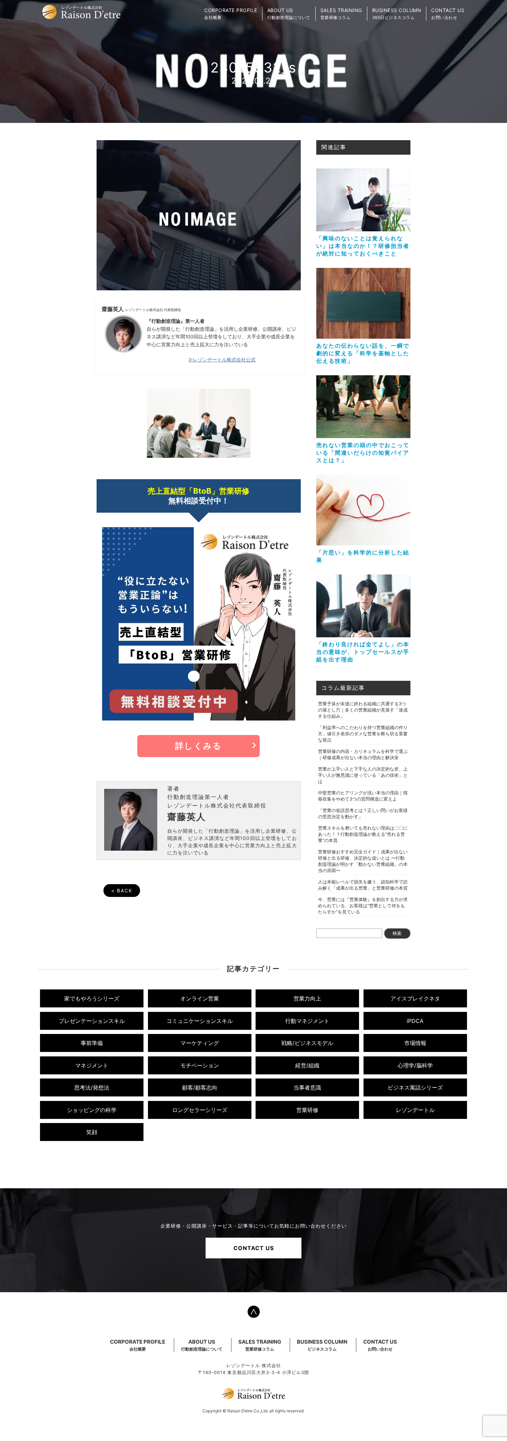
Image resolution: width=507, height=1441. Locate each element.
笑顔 (91, 1132)
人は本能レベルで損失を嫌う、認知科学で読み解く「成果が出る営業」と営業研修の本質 (363, 885)
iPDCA (415, 1020)
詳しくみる (198, 746)
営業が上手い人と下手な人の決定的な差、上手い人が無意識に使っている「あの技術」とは (363, 775)
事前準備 (92, 1042)
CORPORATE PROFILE (137, 1345)
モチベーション (199, 1065)
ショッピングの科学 (92, 1109)
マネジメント (91, 1065)
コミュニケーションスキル (200, 1020)
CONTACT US (253, 1248)
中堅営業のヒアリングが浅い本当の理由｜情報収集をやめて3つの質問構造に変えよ (363, 796)
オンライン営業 (199, 998)
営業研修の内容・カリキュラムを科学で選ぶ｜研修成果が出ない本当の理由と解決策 (363, 754)
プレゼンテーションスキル (92, 1020)
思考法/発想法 (91, 1087)
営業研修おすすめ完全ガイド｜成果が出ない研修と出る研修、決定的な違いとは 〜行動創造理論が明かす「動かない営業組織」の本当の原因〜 (363, 861)
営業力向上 (307, 998)
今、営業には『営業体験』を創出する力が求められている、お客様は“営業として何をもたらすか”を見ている (363, 906)
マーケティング (199, 1042)
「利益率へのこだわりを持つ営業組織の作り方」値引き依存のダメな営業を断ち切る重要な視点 (363, 734)
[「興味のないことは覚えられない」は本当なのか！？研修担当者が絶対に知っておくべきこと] (363, 227)
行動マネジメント (307, 1020)
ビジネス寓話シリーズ (415, 1087)
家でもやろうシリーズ (91, 998)
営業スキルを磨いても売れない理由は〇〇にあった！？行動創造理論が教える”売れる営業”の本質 (363, 834)
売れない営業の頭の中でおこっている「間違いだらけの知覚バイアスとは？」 (362, 453)
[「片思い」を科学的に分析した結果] (363, 542)
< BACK (121, 890)
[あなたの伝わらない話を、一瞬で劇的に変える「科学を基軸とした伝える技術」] (363, 335)
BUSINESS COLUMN (322, 1345)
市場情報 (415, 1042)
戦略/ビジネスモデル (307, 1042)
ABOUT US (201, 1345)
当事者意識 (307, 1087)
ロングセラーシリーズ (199, 1109)
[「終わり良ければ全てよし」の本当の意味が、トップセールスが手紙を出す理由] (363, 633)
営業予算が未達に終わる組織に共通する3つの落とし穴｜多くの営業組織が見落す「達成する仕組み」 (363, 710)
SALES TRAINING (259, 1345)
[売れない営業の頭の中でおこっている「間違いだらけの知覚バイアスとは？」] (363, 434)
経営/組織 (307, 1065)
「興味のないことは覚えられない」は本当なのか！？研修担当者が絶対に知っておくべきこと (362, 246)
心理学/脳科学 (415, 1065)
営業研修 (307, 1109)
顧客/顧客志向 (199, 1087)
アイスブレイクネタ (415, 998)
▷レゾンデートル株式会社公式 (222, 359)
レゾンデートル (415, 1109)
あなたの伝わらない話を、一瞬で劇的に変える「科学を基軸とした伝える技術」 (362, 353)
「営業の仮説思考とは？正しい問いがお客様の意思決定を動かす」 (363, 813)
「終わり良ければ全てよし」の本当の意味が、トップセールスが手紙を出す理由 (362, 652)
